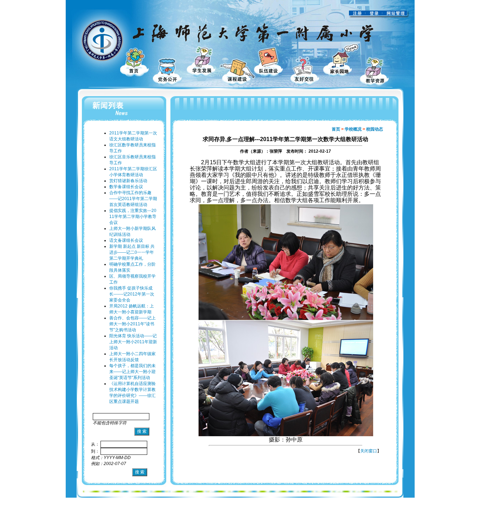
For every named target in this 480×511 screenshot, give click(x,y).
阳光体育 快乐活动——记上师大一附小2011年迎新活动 (133, 341)
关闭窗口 (368, 451)
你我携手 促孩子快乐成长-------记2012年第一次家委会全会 (131, 294)
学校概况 (353, 129)
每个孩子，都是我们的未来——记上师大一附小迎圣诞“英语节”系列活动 (132, 371)
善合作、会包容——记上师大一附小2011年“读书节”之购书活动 (132, 324)
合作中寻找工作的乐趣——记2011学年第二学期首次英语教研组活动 (133, 198)
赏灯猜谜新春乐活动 (128, 180)
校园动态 (374, 129)
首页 (336, 129)
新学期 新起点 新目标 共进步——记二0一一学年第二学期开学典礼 (132, 252)
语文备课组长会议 (126, 240)
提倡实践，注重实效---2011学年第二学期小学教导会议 (132, 216)
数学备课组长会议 (126, 186)
